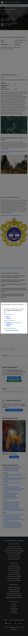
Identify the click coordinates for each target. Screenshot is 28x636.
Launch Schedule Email (12, 330)
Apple (7, 316)
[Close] (26, 304)
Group (19, 322)
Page (12, 322)
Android (8, 318)
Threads (8, 325)
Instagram (9, 324)
